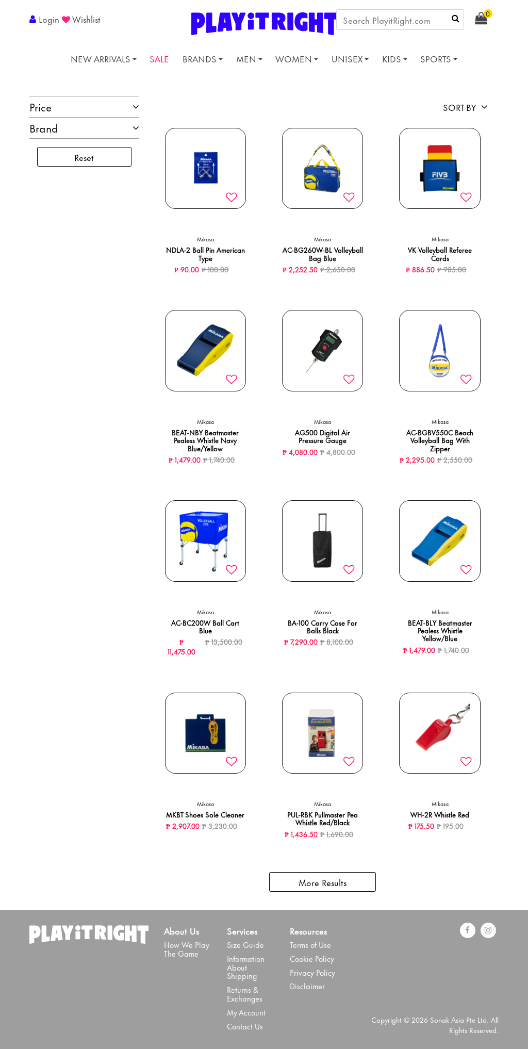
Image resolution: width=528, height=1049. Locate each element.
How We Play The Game (186, 949)
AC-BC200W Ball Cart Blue (205, 626)
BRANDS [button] (200, 58)
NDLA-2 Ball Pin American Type (205, 253)
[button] (45, 18)
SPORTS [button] (435, 58)
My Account (246, 1012)
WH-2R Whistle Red (439, 814)
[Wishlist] (231, 198)
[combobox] (400, 19)
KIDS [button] (391, 58)
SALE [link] (159, 58)
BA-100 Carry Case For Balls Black (322, 626)
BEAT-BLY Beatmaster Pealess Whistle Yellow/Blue (440, 630)
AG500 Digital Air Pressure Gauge (322, 436)
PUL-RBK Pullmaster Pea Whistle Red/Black (322, 818)
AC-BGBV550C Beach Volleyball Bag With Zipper (439, 440)
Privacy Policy (312, 972)
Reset (84, 156)
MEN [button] (246, 58)
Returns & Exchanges (244, 994)
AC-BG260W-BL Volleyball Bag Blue (323, 253)
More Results (322, 882)
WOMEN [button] (293, 58)
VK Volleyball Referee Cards (440, 253)
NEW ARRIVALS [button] (100, 58)
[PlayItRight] (88, 932)
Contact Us (245, 1026)
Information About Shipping (246, 967)
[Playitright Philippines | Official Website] (264, 21)
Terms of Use (310, 944)
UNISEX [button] (347, 58)
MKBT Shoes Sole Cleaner (205, 814)
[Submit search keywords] (455, 18)
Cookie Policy (312, 958)
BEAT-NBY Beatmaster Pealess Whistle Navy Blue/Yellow (205, 440)
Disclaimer (307, 986)
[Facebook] (467, 930)
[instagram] (488, 930)
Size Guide (245, 944)
